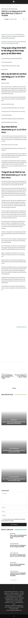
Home (2, 6)
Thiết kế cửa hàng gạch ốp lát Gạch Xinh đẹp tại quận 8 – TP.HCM (21, 376)
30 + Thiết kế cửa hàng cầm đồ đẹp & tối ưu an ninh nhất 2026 (14, 479)
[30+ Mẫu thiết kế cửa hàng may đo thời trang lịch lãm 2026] (14, 440)
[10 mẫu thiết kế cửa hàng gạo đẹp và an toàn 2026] (5, 564)
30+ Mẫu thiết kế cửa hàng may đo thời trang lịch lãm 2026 (14, 451)
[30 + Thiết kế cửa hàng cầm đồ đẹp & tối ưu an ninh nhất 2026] (14, 468)
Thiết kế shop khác (16, 6)
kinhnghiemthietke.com (21, 327)
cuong (6, 19)
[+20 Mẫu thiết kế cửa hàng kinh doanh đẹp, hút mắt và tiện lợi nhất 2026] (5, 573)
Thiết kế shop (8, 6)
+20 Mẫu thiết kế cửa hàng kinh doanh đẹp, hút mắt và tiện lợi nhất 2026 (18, 574)
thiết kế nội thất (4, 43)
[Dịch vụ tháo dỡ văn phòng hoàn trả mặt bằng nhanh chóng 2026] (14, 411)
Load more (13, 580)
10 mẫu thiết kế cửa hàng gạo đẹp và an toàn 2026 (17, 565)
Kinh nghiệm (14, 419)
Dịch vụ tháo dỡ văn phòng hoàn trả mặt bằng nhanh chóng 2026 (14, 422)
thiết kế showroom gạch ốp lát (10, 34)
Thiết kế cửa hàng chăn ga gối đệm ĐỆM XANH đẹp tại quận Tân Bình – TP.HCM (7, 376)
